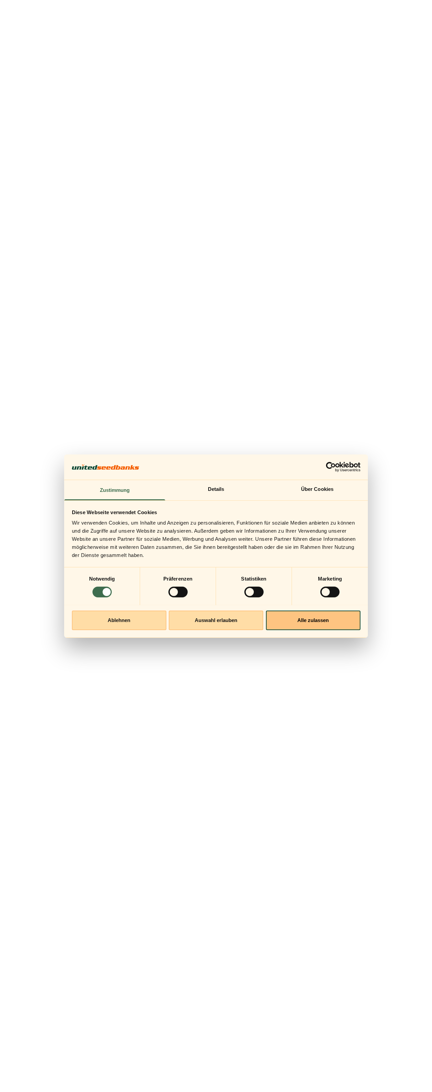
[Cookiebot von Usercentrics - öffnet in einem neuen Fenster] (330, 467)
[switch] (178, 592)
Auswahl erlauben (216, 620)
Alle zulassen (313, 620)
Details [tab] (216, 489)
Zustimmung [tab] (115, 490)
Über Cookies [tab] (317, 489)
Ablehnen (119, 620)
